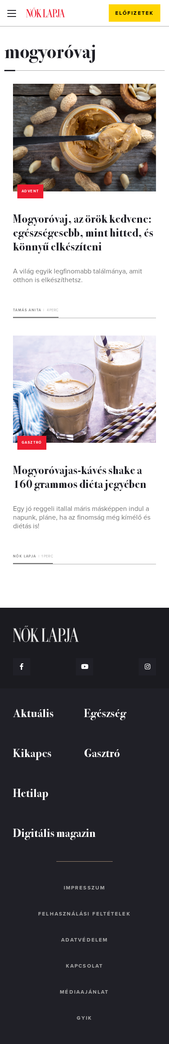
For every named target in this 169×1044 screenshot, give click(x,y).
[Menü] (11, 13)
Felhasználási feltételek (84, 914)
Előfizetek (134, 13)
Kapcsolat (84, 966)
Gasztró (32, 443)
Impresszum (84, 888)
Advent (30, 191)
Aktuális (33, 713)
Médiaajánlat (84, 992)
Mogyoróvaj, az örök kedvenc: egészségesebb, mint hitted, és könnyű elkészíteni (83, 232)
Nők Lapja (45, 12)
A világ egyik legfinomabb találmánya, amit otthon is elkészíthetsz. (77, 275)
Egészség (105, 713)
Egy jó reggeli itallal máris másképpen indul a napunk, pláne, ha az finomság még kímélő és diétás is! (81, 517)
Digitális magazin (54, 832)
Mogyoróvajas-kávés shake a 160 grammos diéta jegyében (79, 476)
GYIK (84, 1018)
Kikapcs (32, 752)
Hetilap (31, 792)
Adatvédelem (84, 940)
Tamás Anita (27, 310)
